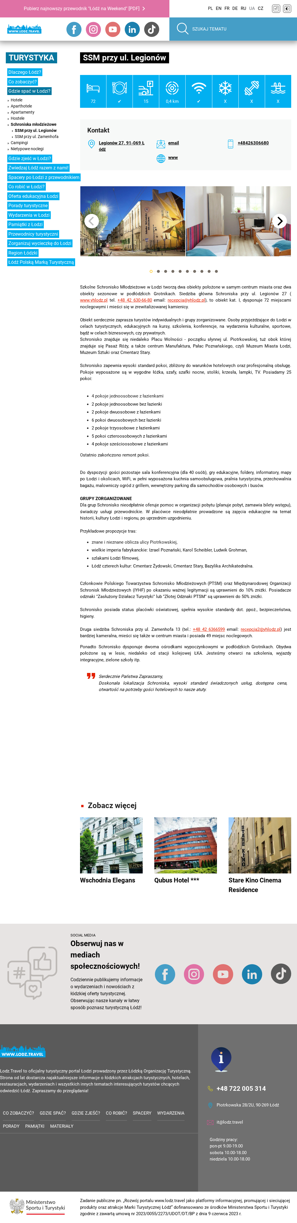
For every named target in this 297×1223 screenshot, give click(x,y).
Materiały (61, 1126)
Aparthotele (21, 106)
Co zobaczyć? (22, 82)
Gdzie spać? (53, 1113)
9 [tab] (209, 271)
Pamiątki (34, 1126)
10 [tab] (216, 271)
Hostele (17, 118)
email (173, 143)
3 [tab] (165, 271)
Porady (11, 1126)
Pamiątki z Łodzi (25, 224)
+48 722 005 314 (241, 1088)
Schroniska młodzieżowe (34, 124)
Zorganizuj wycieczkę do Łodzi (39, 243)
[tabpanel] (133, 221)
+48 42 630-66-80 (134, 300)
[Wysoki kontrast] (287, 9)
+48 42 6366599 (209, 629)
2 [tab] (158, 271)
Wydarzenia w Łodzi (29, 215)
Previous (91, 221)
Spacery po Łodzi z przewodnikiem (43, 177)
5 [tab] (180, 271)
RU (243, 8)
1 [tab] (151, 271)
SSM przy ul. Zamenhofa (37, 136)
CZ (260, 8)
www (173, 157)
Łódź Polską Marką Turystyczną (41, 262)
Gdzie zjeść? (86, 1113)
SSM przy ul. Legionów (36, 130)
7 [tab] (194, 271)
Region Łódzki (22, 253)
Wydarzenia (170, 1113)
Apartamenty (23, 112)
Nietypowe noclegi (27, 148)
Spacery (142, 1113)
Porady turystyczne (28, 205)
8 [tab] (201, 271)
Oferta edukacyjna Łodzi (33, 196)
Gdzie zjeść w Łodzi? (29, 158)
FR (226, 8)
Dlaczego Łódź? (24, 72)
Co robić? (116, 1113)
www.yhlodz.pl (94, 300)
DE (235, 8)
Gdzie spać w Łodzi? (29, 91)
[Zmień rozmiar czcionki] (276, 9)
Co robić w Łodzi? (26, 186)
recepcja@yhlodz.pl (186, 300)
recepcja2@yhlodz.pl (260, 629)
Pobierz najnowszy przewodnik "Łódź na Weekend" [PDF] (82, 8)
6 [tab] (187, 271)
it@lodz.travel (230, 1122)
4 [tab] (172, 271)
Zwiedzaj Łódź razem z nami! (38, 168)
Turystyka (31, 57)
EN (219, 8)
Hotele (16, 100)
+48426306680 (253, 143)
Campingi (19, 142)
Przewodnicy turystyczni (33, 234)
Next (279, 221)
